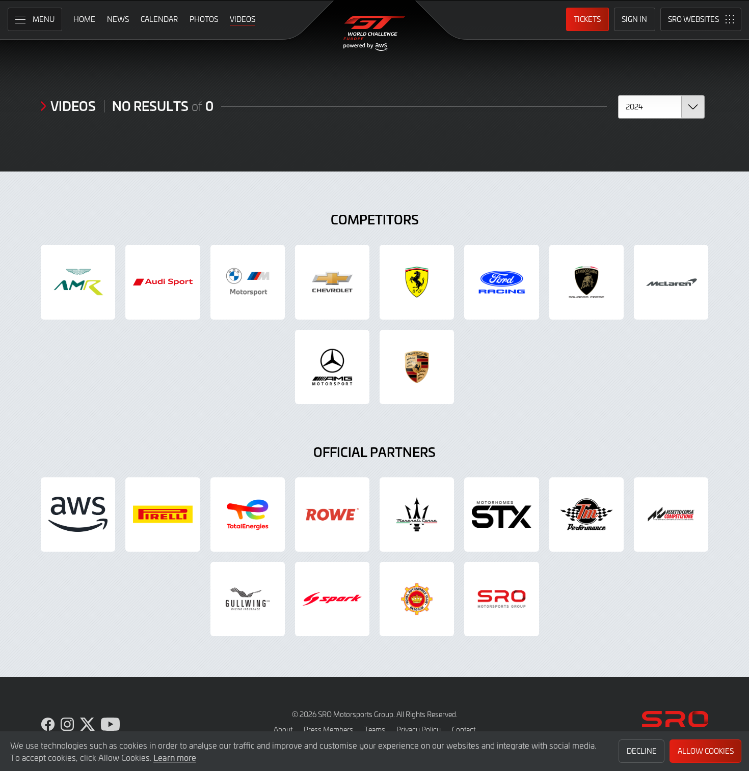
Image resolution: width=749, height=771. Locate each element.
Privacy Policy (418, 729)
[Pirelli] (162, 514)
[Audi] (162, 282)
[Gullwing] (247, 599)
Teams (374, 729)
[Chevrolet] (332, 282)
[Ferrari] (417, 282)
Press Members (328, 729)
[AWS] (78, 514)
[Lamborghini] (586, 282)
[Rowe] (332, 514)
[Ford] (501, 282)
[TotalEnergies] (247, 514)
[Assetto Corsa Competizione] (671, 514)
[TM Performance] (586, 514)
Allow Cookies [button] (706, 751)
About (283, 729)
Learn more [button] (174, 757)
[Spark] (332, 599)
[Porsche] (417, 367)
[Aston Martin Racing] (78, 282)
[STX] (501, 514)
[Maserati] (417, 514)
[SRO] (501, 599)
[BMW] (247, 282)
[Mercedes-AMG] (332, 367)
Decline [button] (642, 751)
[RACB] (417, 599)
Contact (463, 729)
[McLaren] (671, 282)
